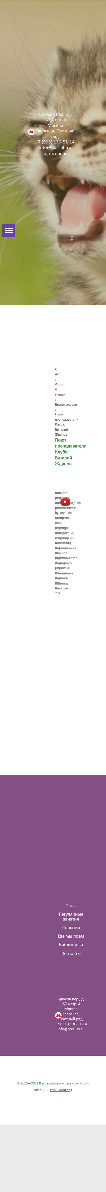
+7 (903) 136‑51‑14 (55, 142)
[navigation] (3, 230)
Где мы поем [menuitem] (71, 936)
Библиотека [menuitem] (71, 945)
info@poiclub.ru (55, 147)
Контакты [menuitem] (71, 953)
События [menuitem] (71, 927)
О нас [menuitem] (71, 906)
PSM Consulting (61, 1090)
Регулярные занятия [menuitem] (71, 917)
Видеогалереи (66, 405)
